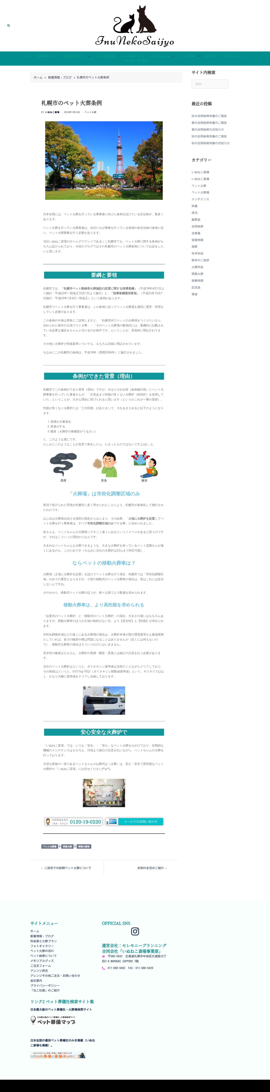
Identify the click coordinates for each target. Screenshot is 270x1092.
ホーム (28, 56)
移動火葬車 (83, 846)
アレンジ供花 (187, 56)
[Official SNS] (135, 933)
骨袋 (194, 294)
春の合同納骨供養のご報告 (209, 122)
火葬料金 (197, 267)
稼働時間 (197, 280)
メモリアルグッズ (160, 56)
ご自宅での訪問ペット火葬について (67, 868)
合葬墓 (196, 233)
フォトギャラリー (42, 946)
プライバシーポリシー (233, 56)
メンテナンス (200, 199)
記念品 (196, 287)
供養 (194, 206)
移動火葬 (67, 846)
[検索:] (210, 84)
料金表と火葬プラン (74, 56)
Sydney (100, 1085)
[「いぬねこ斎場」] (135, 25)
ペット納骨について (132, 56)
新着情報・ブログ (47, 56)
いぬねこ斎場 (52, 112)
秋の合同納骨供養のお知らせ (211, 143)
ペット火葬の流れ (106, 56)
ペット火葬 (90, 112)
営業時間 (197, 240)
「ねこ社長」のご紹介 (135, 60)
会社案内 (210, 56)
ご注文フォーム (40, 965)
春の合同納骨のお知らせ (208, 129)
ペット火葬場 (49, 846)
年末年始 (197, 253)
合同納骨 (197, 226)
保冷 (194, 212)
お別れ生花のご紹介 (150, 868)
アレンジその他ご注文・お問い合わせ (55, 975)
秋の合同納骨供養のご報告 (209, 115)
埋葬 (194, 246)
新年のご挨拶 (200, 260)
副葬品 (196, 219)
